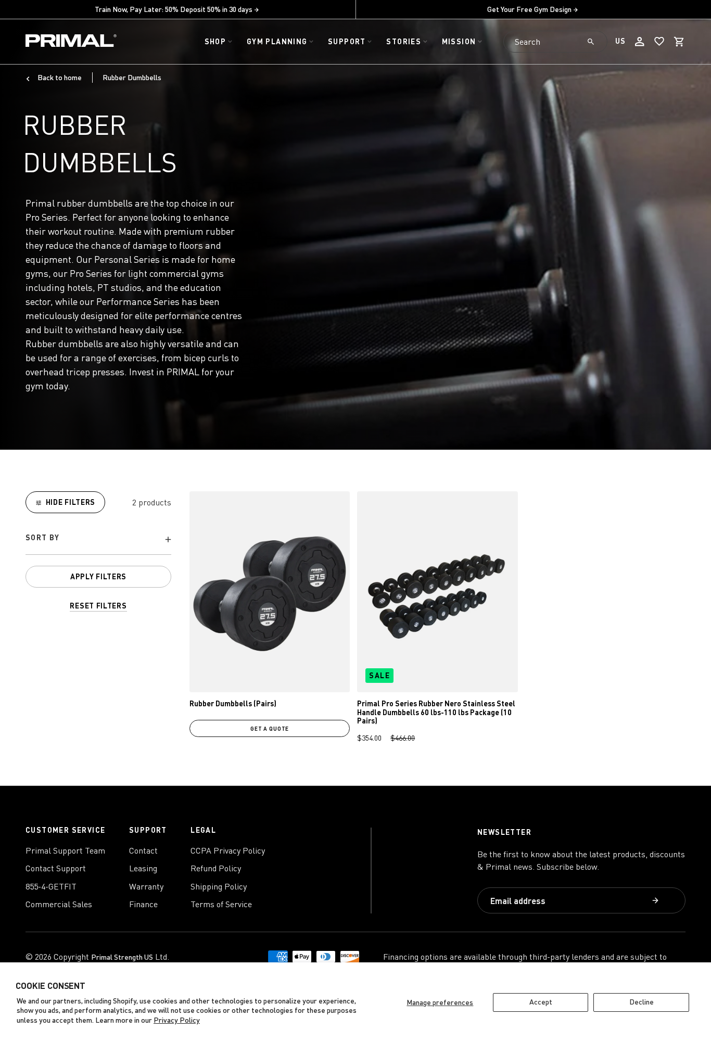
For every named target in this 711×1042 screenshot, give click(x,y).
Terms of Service (221, 904)
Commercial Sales (59, 904)
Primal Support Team (65, 850)
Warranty (146, 886)
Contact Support (56, 868)
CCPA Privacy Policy (228, 850)
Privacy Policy (177, 1019)
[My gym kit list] (659, 41)
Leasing (143, 868)
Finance (143, 904)
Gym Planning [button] (277, 41)
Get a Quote (269, 728)
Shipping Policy (219, 886)
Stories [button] (403, 41)
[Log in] (639, 41)
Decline (641, 1001)
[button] (679, 41)
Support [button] (347, 41)
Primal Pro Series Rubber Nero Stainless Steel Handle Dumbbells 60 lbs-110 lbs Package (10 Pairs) (436, 712)
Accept (540, 1001)
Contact (143, 850)
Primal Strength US (122, 956)
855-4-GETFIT (51, 886)
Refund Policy (216, 868)
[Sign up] (656, 901)
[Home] (71, 41)
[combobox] (555, 42)
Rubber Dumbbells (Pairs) (232, 703)
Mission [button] (459, 41)
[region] (98, 551)
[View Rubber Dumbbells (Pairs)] (269, 591)
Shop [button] (215, 41)
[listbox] (98, 539)
